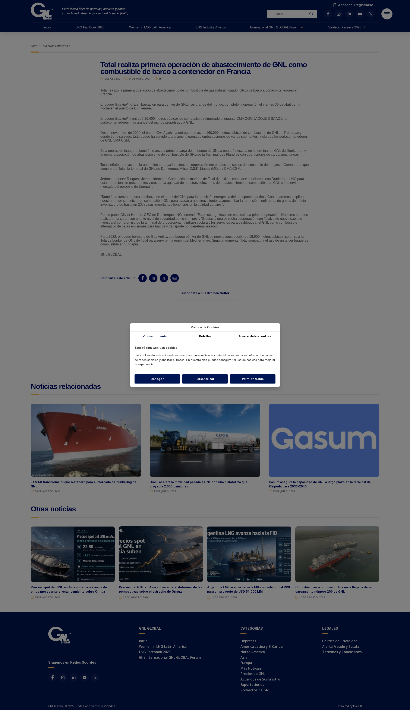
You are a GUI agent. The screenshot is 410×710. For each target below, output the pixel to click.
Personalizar (205, 379)
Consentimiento (155, 336)
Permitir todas (253, 379)
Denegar (157, 379)
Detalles (205, 336)
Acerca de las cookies (255, 336)
